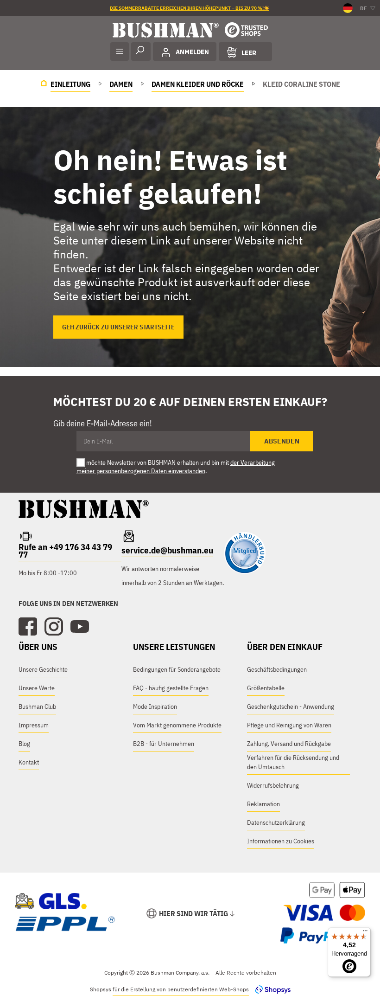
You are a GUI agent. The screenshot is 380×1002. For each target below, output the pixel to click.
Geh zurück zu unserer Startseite (118, 327)
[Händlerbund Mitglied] (245, 571)
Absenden (281, 441)
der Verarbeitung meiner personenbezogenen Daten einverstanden (175, 466)
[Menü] (365, 932)
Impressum (34, 725)
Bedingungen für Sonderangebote (177, 669)
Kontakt (29, 762)
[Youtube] (79, 626)
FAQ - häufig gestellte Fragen (171, 688)
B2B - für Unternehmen (163, 743)
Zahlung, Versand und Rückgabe (289, 743)
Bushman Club (37, 706)
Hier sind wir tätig (193, 913)
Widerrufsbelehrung (273, 785)
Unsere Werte (37, 688)
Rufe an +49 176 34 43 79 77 (65, 550)
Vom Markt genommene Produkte (177, 725)
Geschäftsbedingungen (277, 669)
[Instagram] (53, 626)
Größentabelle (266, 688)
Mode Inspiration (155, 706)
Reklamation (263, 804)
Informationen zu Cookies (280, 841)
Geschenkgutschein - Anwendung (290, 706)
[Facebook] (28, 626)
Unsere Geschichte (43, 669)
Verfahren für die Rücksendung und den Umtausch (293, 762)
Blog (24, 743)
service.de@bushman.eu (167, 550)
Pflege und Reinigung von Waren (289, 725)
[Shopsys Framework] (270, 989)
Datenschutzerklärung (276, 822)
